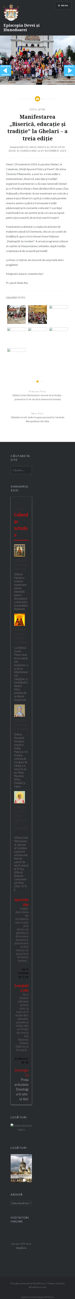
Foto (33, 109)
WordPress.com (37, 1287)
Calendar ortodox (21, 524)
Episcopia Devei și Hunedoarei (21, 27)
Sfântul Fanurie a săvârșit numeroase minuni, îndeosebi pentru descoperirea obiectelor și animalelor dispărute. (21, 592)
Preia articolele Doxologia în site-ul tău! (21, 1089)
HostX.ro (21, 1247)
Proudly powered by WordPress (27, 1283)
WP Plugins (49, 1297)
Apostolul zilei (21, 902)
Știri (42, 109)
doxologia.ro (21, 1072)
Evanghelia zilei (21, 988)
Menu (64, 5)
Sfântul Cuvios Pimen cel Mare (21, 635)
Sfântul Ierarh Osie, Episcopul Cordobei (21, 819)
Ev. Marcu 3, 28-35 (21, 1060)
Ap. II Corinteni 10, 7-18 (23, 973)
